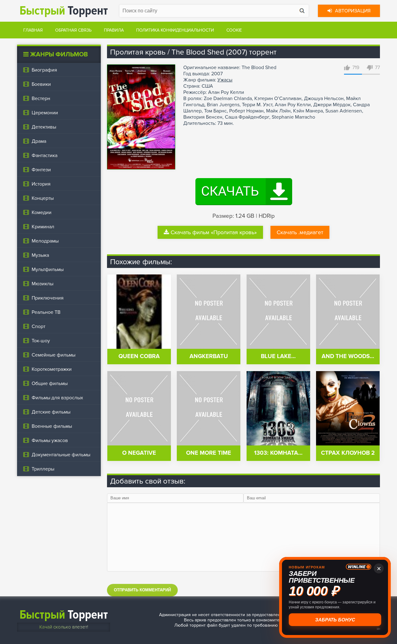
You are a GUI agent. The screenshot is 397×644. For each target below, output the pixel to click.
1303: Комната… (278, 453)
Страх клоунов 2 (348, 453)
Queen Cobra (139, 356)
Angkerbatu (209, 356)
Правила (114, 30)
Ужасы (224, 80)
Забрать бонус (335, 619)
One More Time (208, 453)
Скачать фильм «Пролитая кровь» (214, 232)
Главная (33, 30)
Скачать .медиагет (300, 232)
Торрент (64, 10)
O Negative (139, 453)
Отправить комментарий (142, 590)
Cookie (234, 30)
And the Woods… (348, 356)
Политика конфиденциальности (175, 30)
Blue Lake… (278, 356)
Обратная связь (73, 30)
